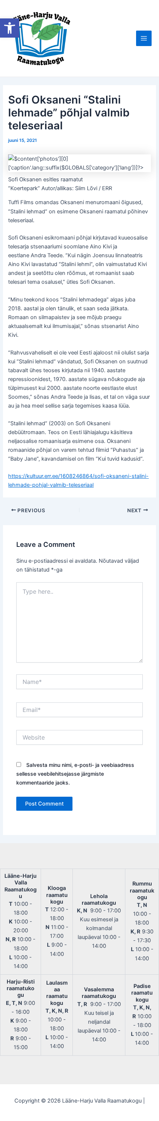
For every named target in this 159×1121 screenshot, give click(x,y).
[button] (9, 28)
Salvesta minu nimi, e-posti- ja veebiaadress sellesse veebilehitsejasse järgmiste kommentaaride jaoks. (75, 774)
